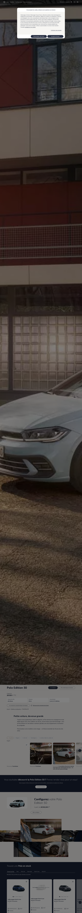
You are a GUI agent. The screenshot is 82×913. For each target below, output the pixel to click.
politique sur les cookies (30, 27)
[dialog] (41, 456)
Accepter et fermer (55, 36)
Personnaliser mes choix (38, 36)
